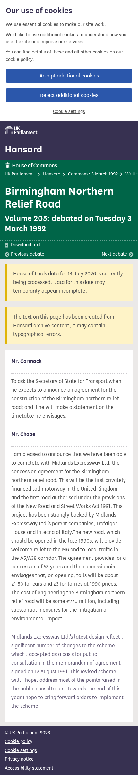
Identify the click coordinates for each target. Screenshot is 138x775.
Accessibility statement (29, 768)
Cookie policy (18, 741)
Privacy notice (19, 759)
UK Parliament (19, 174)
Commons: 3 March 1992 (93, 174)
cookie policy (19, 59)
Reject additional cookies (69, 95)
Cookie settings (69, 111)
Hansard (23, 149)
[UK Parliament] (21, 130)
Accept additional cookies (69, 76)
